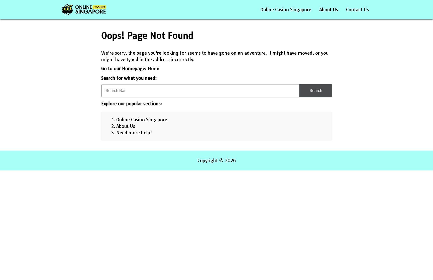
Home (154, 68)
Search (315, 90)
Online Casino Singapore (285, 10)
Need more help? (134, 133)
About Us (328, 10)
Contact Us (357, 10)
